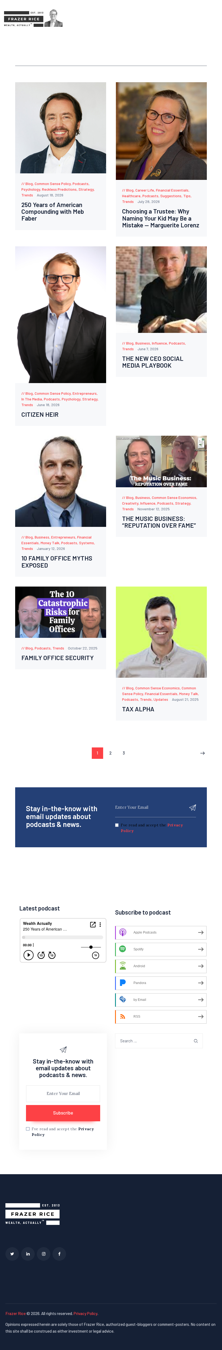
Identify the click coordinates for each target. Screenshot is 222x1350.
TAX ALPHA (138, 709)
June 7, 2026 (148, 348)
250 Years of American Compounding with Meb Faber (52, 211)
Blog (29, 183)
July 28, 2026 (149, 201)
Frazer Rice (15, 1313)
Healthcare (131, 195)
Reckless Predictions (59, 189)
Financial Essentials (172, 190)
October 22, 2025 (82, 648)
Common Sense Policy (53, 183)
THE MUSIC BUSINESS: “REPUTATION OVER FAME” (159, 522)
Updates (161, 699)
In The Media (31, 399)
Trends (27, 195)
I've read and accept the (152, 828)
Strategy (86, 189)
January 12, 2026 (51, 548)
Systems (86, 542)
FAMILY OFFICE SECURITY (57, 657)
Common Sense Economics (174, 497)
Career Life (144, 190)
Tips (187, 195)
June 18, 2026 (48, 404)
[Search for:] (159, 1040)
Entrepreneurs (85, 393)
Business (142, 343)
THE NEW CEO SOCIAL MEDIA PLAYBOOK (152, 362)
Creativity (130, 503)
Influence (159, 343)
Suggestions (170, 195)
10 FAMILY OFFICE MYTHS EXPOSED (56, 561)
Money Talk (50, 542)
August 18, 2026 (50, 195)
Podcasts (81, 183)
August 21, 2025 (185, 699)
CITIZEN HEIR (39, 414)
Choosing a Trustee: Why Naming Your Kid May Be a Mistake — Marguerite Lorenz (160, 218)
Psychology (30, 189)
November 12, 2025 (154, 509)
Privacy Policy (85, 1313)
